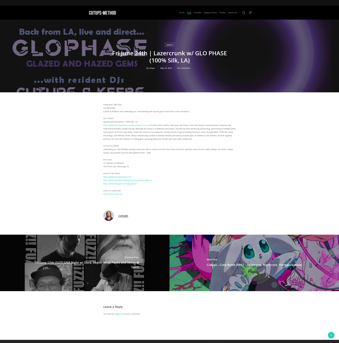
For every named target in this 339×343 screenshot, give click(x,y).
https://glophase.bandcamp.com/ (117, 177)
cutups (152, 68)
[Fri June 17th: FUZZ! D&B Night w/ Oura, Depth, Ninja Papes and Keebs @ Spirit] (85, 263)
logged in (118, 314)
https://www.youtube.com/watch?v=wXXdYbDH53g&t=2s (127, 180)
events (169, 45)
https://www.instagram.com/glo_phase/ (120, 183)
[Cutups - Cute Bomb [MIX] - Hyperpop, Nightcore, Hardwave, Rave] (254, 263)
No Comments (183, 68)
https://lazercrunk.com (112, 194)
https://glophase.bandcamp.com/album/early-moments (127, 125)
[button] (250, 12)
